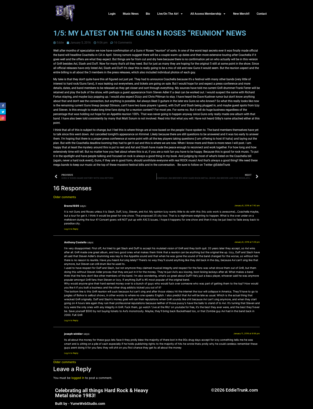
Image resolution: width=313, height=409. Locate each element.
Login (112, 13)
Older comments (64, 197)
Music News (131, 13)
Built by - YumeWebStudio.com (80, 403)
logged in (77, 378)
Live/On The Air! (167, 13)
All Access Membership (205, 13)
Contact (262, 13)
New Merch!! (241, 13)
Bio (148, 13)
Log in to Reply (71, 229)
